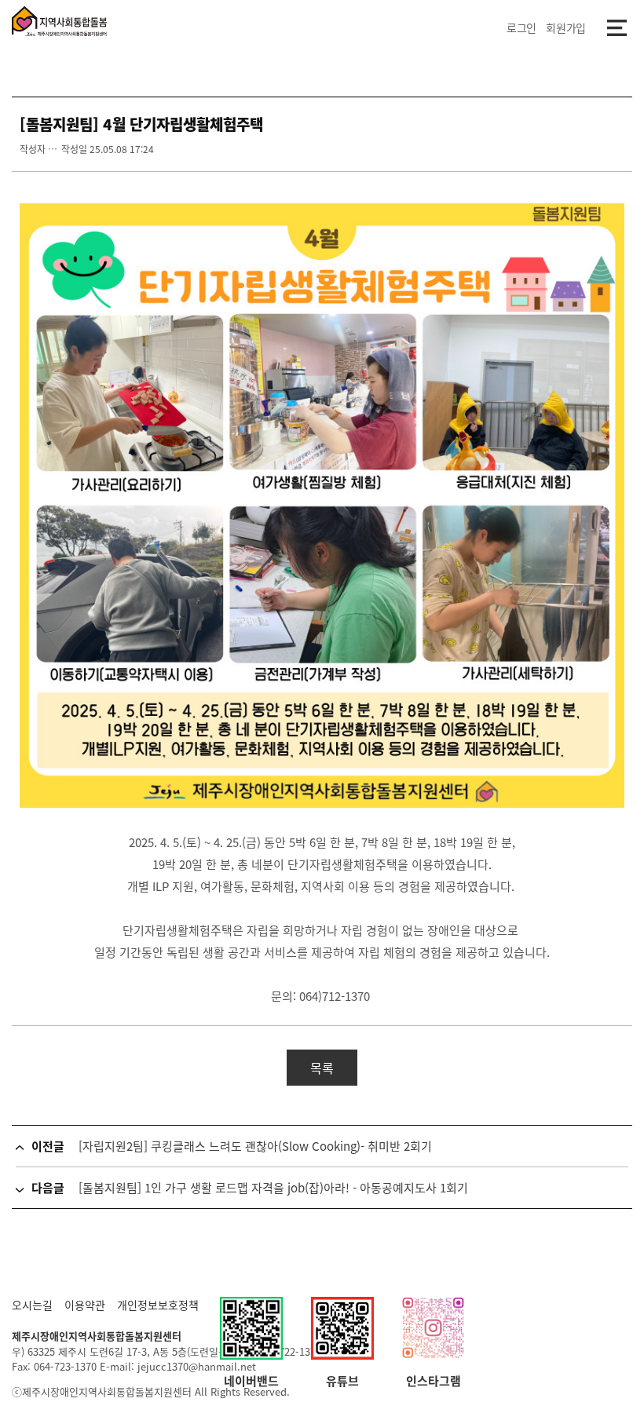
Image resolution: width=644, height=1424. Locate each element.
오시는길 (32, 1305)
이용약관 (84, 1305)
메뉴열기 (616, 27)
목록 (322, 1067)
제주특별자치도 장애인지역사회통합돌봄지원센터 (59, 21)
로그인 (521, 27)
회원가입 (566, 27)
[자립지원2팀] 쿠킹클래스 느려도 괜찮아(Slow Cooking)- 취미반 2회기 (255, 1146)
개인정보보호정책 (158, 1305)
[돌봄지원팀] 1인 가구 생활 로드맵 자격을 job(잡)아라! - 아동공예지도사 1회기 (273, 1187)
